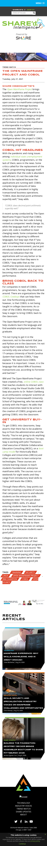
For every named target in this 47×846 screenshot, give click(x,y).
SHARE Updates (23, 811)
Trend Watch (24, 808)
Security (30, 572)
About (23, 814)
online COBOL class (34, 381)
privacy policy (35, 841)
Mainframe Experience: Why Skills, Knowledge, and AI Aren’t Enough (21, 657)
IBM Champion (10, 579)
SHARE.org (18, 9)
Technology (23, 803)
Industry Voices (23, 806)
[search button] (34, 13)
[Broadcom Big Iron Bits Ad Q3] (23, 602)
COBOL (25, 579)
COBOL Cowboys (10, 296)
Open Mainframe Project (19, 89)
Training (16, 572)
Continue (22, 844)
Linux (5, 575)
